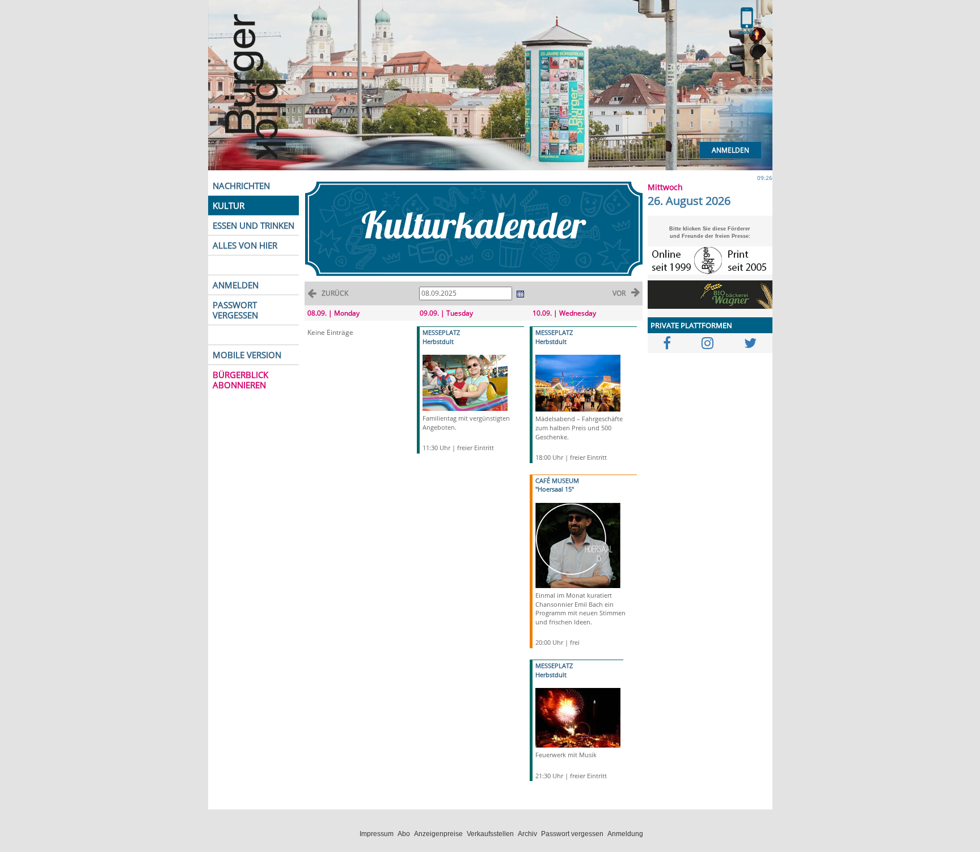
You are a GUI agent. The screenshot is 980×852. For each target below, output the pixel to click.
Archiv (527, 834)
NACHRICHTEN (241, 185)
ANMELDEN (236, 285)
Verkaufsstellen (490, 834)
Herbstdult (438, 341)
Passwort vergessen (572, 834)
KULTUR (228, 205)
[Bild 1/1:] (465, 382)
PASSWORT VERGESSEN (235, 310)
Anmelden (730, 150)
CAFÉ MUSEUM (557, 480)
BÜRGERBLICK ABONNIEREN (240, 380)
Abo (404, 834)
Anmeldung (625, 834)
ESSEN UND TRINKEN (253, 225)
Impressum (377, 834)
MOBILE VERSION (247, 354)
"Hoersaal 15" (554, 489)
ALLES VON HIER (245, 245)
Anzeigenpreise (438, 834)
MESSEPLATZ (441, 332)
